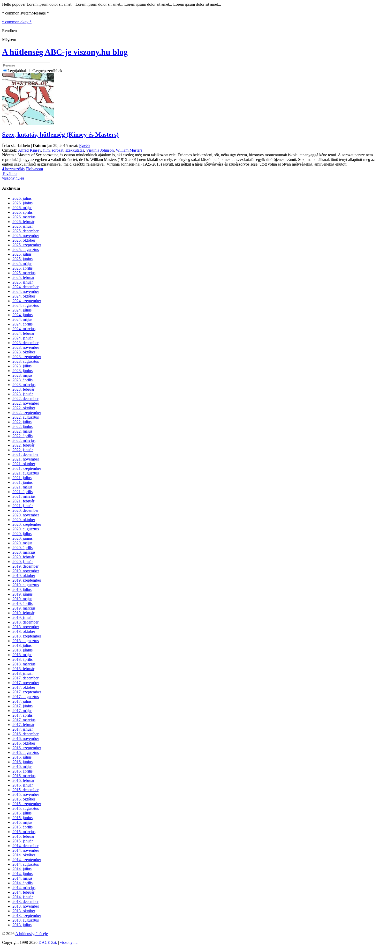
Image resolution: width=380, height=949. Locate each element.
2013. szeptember (26, 915)
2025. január (22, 282)
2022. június (22, 426)
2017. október (23, 687)
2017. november (25, 682)
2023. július (22, 366)
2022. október (23, 408)
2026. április (22, 212)
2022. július (22, 422)
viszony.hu (69, 942)
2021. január (22, 505)
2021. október (23, 464)
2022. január (22, 450)
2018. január (22, 673)
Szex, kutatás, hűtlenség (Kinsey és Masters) (60, 134)
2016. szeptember (26, 748)
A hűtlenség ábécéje (31, 933)
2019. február (23, 613)
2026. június (22, 203)
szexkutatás (74, 150)
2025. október (23, 240)
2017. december (25, 678)
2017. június (22, 706)
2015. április (22, 827)
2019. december (25, 566)
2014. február (23, 892)
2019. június (22, 594)
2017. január (22, 729)
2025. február (23, 277)
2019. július (22, 589)
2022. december (25, 398)
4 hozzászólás (13, 169)
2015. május (22, 822)
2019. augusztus (25, 585)
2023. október (23, 352)
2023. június (22, 370)
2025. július (22, 254)
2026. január (22, 226)
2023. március (23, 384)
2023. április (22, 380)
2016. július (22, 757)
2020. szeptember (26, 524)
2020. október (23, 519)
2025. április (22, 268)
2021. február (23, 501)
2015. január (22, 841)
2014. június (22, 873)
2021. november (25, 459)
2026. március (23, 217)
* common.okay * (17, 22)
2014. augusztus (25, 864)
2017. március (23, 720)
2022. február (23, 445)
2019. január (22, 617)
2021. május (22, 487)
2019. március (23, 608)
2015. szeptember (26, 804)
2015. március (23, 831)
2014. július (22, 869)
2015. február (23, 836)
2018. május (22, 655)
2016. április (22, 771)
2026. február (23, 221)
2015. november (25, 794)
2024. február (23, 333)
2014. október (23, 855)
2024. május (22, 319)
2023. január (22, 394)
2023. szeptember (26, 356)
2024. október (23, 296)
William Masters (129, 150)
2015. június (22, 817)
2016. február (23, 780)
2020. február (23, 557)
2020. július (22, 533)
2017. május (22, 710)
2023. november (25, 347)
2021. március (23, 496)
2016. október (23, 743)
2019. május (22, 599)
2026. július (22, 198)
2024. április (22, 324)
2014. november (25, 850)
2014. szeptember (26, 859)
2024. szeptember (26, 301)
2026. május (22, 207)
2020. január (22, 561)
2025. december (25, 231)
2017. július (22, 701)
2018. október (23, 631)
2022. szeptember (26, 412)
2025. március (23, 273)
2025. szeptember (26, 245)
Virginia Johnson (100, 150)
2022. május (22, 431)
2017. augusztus (25, 696)
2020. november (25, 515)
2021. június (22, 482)
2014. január (22, 897)
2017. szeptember (26, 692)
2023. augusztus (25, 361)
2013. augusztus (25, 920)
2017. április (22, 715)
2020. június (22, 538)
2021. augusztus (25, 473)
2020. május (22, 543)
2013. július (22, 925)
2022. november (25, 403)
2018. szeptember (26, 636)
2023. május (22, 375)
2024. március (23, 329)
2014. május (22, 878)
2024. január (22, 338)
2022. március (23, 440)
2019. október (23, 575)
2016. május (22, 766)
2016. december (25, 734)
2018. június (22, 650)
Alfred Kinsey (29, 150)
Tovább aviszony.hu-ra (13, 175)
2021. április (22, 492)
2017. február (23, 724)
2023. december (25, 342)
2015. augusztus (25, 808)
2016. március (23, 776)
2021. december (25, 454)
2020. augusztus (25, 529)
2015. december (25, 790)
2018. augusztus (25, 641)
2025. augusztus (25, 249)
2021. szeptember (26, 468)
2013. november (25, 906)
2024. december (25, 287)
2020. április (22, 547)
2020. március (23, 552)
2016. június (22, 762)
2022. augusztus (25, 417)
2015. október (23, 799)
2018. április (22, 659)
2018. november (25, 627)
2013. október (23, 911)
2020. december (25, 510)
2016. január (22, 785)
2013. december (25, 901)
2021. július (22, 478)
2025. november (25, 235)
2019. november (25, 571)
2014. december (25, 845)
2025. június (22, 259)
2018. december (25, 622)
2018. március (23, 664)
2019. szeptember (26, 580)
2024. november (25, 291)
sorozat (57, 150)
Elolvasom (34, 169)
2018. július (22, 645)
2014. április (22, 883)
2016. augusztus (25, 752)
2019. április (22, 603)
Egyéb (84, 145)
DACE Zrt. (48, 942)
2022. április (22, 436)
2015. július (22, 813)
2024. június (22, 315)
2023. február (23, 389)
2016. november (25, 738)
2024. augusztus (25, 305)
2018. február (23, 668)
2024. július (22, 310)
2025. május (22, 263)
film (46, 150)
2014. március (23, 887)
